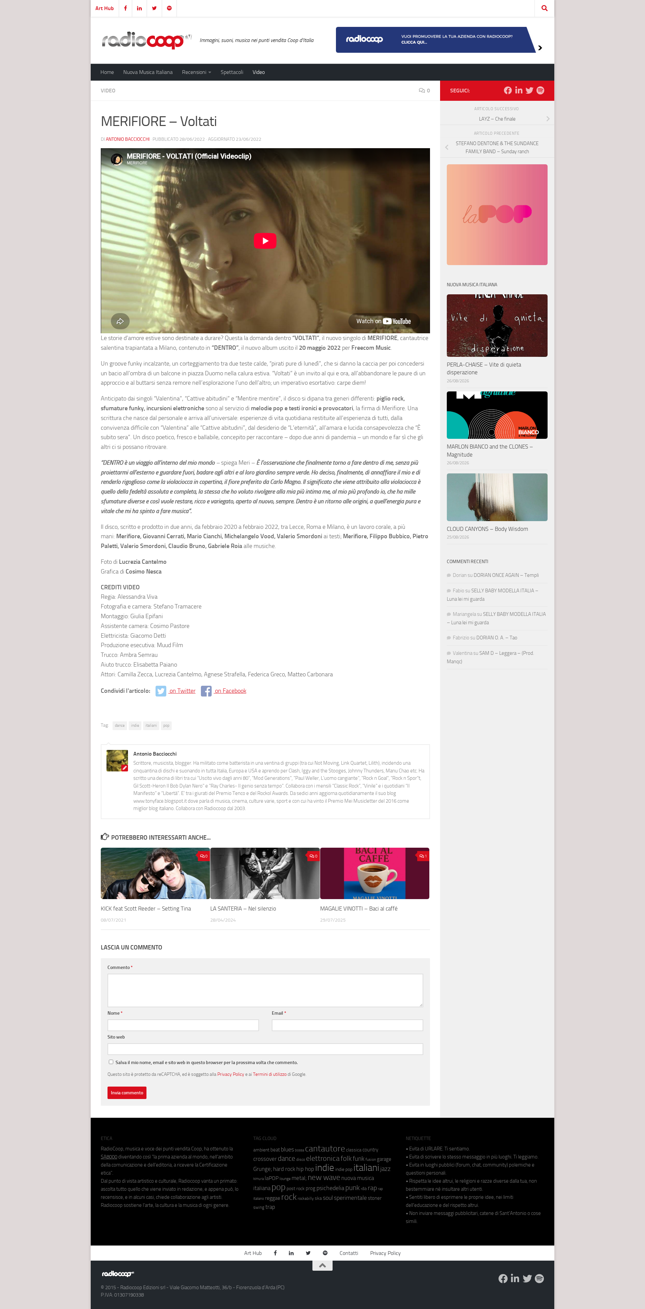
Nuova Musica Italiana (148, 72)
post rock (296, 1188)
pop (166, 725)
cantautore (325, 1148)
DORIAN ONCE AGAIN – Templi (506, 575)
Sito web (116, 1037)
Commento (120, 967)
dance (120, 725)
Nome (115, 1013)
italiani (151, 725)
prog (310, 1188)
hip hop (305, 1169)
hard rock (284, 1169)
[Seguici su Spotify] (540, 90)
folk (346, 1158)
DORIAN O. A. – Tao (496, 638)
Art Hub (104, 8)
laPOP (271, 1178)
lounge (285, 1178)
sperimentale (350, 1197)
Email (279, 1013)
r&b (364, 1188)
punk (352, 1188)
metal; (299, 1178)
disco (300, 1159)
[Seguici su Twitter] (529, 90)
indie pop (343, 1169)
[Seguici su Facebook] (508, 90)
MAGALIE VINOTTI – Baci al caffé (359, 908)
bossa (299, 1150)
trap (270, 1207)
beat (275, 1150)
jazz (385, 1169)
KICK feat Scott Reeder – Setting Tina (146, 908)
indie (135, 725)
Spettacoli (232, 72)
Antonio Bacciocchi (127, 139)
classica (353, 1150)
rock (289, 1197)
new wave (324, 1177)
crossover (265, 1158)
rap (372, 1188)
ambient (261, 1150)
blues (287, 1149)
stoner (375, 1198)
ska (318, 1198)
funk (358, 1159)
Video (259, 72)
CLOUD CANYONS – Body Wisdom (487, 528)
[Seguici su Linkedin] (519, 90)
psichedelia (330, 1188)
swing (258, 1207)
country (370, 1150)
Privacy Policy (230, 1074)
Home (107, 72)
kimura (258, 1179)
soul (328, 1197)
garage (384, 1159)
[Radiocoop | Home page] (147, 40)
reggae (272, 1198)
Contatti (349, 1253)
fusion (371, 1159)
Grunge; (262, 1169)
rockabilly (306, 1198)
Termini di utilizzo (270, 1074)
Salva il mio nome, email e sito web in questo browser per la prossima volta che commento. (207, 1062)
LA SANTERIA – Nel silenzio (243, 908)
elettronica (323, 1158)
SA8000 (109, 1157)
